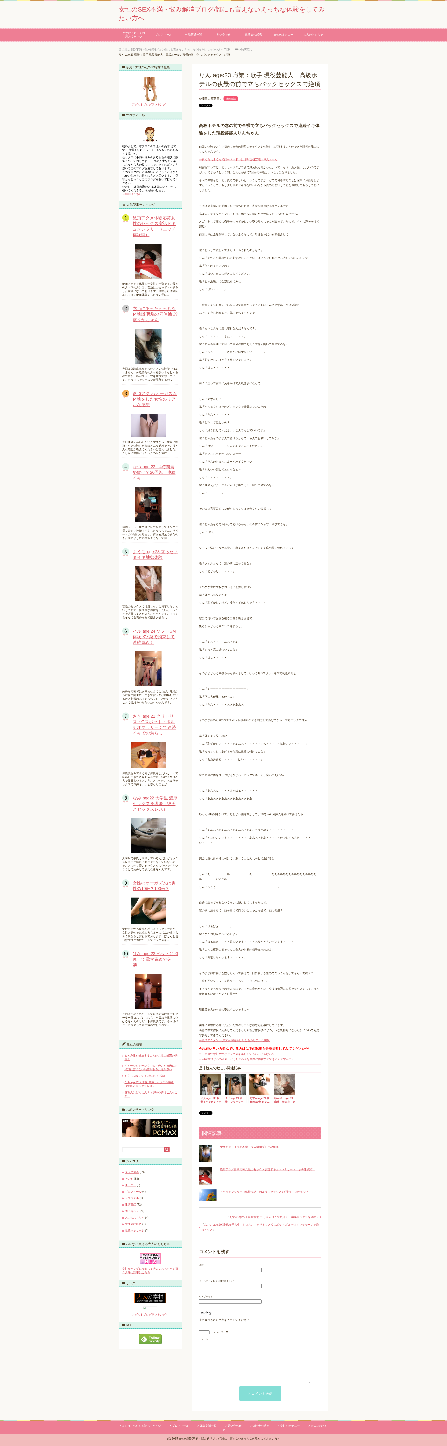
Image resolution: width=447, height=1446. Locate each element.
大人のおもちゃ (313, 34)
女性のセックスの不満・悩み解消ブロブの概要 (249, 1147)
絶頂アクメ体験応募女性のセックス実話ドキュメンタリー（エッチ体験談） (267, 1169)
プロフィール (163, 34)
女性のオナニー (283, 34)
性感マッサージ (134, 1230)
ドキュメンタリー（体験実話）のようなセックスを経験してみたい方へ (264, 1191)
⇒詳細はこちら (132, 194)
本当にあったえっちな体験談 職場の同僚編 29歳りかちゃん (155, 314)
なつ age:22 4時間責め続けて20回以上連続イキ (154, 472)
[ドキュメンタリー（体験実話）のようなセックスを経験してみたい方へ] (208, 1198)
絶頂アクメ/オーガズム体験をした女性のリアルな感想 (155, 399)
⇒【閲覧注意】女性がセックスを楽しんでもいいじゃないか (236, 1053)
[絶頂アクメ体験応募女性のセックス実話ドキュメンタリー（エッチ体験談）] (205, 1181)
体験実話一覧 (193, 34)
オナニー (130, 1185)
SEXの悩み (132, 1172)
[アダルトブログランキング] (150, 1308)
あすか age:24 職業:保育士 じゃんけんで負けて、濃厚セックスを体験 (272, 1216)
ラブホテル (132, 1198)
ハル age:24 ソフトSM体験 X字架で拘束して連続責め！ (154, 637)
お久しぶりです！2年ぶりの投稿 (144, 1075)
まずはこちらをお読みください (134, 34)
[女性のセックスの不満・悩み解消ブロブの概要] (205, 1159)
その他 (129, 1178)
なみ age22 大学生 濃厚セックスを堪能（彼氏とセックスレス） (155, 803)
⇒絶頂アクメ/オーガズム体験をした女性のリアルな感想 (234, 1040)
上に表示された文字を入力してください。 (225, 1320)
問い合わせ (223, 34)
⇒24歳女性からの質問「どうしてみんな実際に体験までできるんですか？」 (246, 1059)
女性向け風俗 (133, 1223)
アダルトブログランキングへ (150, 104)
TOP (176, 49)
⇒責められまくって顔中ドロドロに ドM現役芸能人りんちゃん (238, 159)
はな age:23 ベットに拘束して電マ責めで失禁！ (155, 959)
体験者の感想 (253, 34)
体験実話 (231, 98)
